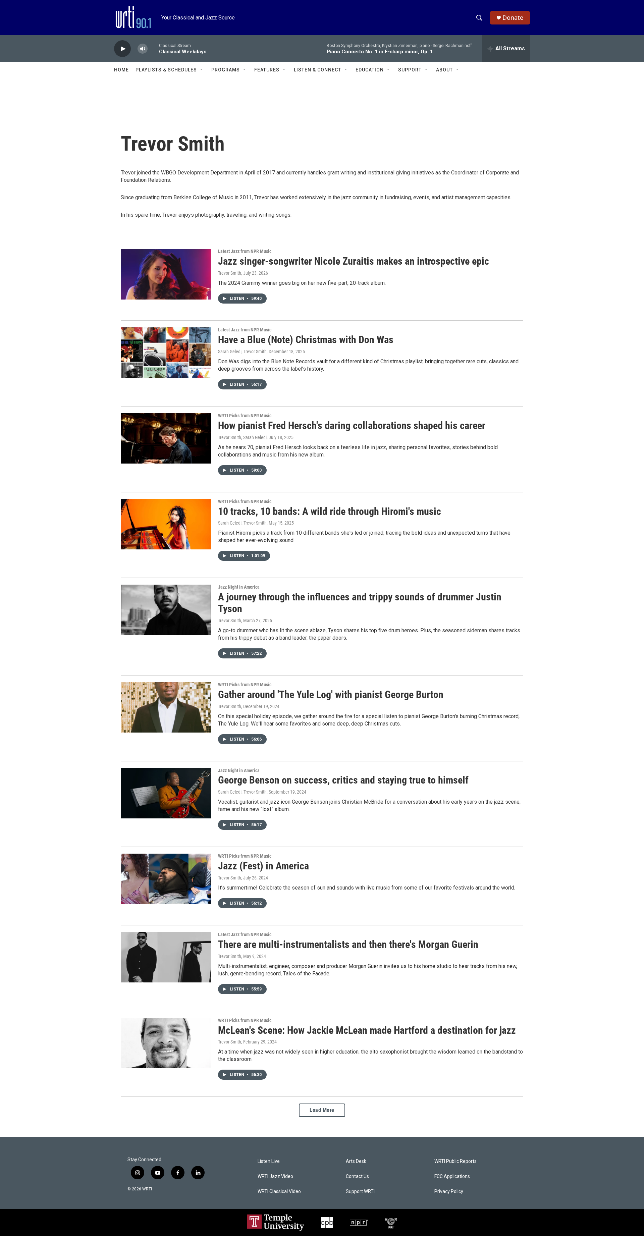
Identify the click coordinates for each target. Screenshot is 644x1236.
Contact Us (357, 1176)
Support (410, 69)
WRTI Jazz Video (275, 1176)
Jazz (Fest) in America (263, 866)
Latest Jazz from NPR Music (244, 251)
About (444, 69)
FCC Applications (452, 1176)
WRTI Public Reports (455, 1161)
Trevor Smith (229, 273)
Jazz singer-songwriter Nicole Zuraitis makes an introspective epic (353, 261)
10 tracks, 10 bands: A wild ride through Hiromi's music (329, 511)
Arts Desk (356, 1161)
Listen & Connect (317, 69)
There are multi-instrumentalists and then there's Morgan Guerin (348, 944)
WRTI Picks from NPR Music (244, 415)
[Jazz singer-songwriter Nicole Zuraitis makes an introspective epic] (166, 274)
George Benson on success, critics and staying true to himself (343, 780)
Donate (512, 17)
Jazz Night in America (239, 587)
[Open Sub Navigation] (202, 69)
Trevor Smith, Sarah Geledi (242, 437)
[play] (122, 49)
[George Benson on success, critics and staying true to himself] (166, 793)
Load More (322, 1110)
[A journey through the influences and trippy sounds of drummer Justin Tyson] (166, 610)
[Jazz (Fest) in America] (166, 879)
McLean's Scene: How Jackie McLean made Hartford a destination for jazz (367, 1030)
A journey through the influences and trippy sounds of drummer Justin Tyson (359, 602)
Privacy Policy (448, 1191)
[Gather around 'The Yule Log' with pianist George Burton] (166, 707)
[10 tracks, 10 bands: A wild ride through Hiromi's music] (166, 524)
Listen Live (269, 1161)
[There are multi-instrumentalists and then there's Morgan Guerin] (166, 957)
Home (121, 69)
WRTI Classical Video (279, 1191)
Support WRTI (360, 1191)
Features (266, 69)
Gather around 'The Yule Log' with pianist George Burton (330, 694)
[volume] (142, 48)
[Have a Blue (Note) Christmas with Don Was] (166, 352)
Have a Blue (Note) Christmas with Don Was (305, 339)
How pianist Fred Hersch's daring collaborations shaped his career (351, 425)
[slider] (153, 48)
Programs (225, 69)
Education (370, 69)
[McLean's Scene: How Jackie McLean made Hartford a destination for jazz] (166, 1043)
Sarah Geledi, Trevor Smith (242, 351)
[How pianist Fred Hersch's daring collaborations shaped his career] (166, 438)
